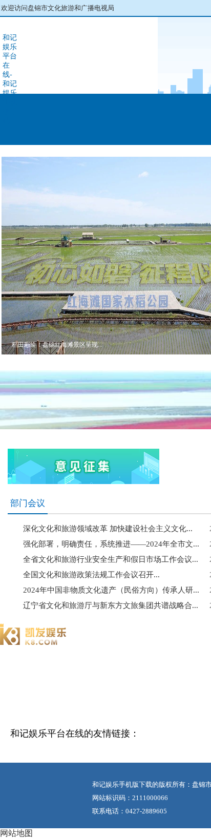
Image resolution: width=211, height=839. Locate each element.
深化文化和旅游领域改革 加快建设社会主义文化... (108, 529)
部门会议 (27, 503)
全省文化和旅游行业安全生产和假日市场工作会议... (110, 559)
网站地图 (16, 833)
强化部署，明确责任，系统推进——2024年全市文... (111, 544)
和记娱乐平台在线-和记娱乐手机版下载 (10, 79)
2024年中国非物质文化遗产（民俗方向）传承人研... (111, 590)
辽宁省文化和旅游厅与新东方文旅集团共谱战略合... (110, 605)
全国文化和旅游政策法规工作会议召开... (91, 575)
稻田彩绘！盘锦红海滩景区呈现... (57, 344)
